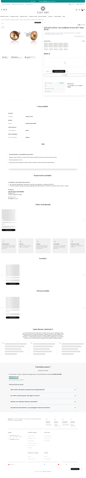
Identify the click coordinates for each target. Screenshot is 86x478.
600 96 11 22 (72, 4)
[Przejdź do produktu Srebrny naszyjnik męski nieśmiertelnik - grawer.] (12, 271)
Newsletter (30, 447)
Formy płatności (31, 440)
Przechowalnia (47, 440)
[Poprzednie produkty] (2, 220)
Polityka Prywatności (32, 445)
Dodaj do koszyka (59, 71)
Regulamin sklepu (31, 436)
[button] (67, 71)
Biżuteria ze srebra (15, 19)
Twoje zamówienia (47, 436)
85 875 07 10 (11, 197)
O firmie (29, 456)
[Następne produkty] (84, 220)
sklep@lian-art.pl (81, 4)
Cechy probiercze (31, 458)
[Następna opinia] (84, 346)
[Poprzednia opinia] (2, 346)
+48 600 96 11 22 (14, 435)
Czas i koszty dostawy (32, 443)
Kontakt (45, 456)
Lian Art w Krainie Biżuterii (5, 19)
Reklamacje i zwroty (31, 438)
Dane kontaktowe (47, 458)
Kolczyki (21, 19)
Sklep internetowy (42, 471)
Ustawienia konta (47, 438)
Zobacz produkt (13, 283)
